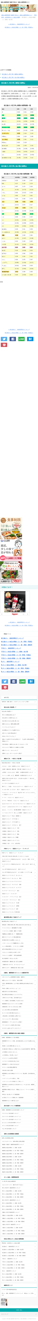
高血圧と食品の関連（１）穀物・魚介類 (11, 1166)
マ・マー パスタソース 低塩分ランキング (12, 797)
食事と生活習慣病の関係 (8, 1138)
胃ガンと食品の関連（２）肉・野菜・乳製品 (12, 1194)
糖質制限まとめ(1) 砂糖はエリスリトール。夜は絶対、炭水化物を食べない (18, 1074)
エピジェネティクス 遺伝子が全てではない (12, 1184)
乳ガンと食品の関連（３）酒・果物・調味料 (15, 671)
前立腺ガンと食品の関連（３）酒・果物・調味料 (16, 645)
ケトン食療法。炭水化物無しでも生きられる (12, 1000)
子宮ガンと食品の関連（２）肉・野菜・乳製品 (16, 655)
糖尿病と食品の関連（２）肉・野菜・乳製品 (12, 1150)
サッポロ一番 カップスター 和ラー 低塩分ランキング (16, 789)
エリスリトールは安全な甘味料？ (10, 1058)
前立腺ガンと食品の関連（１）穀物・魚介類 (12, 1249)
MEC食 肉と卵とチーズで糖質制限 (10, 1094)
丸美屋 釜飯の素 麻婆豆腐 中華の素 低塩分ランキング (16, 769)
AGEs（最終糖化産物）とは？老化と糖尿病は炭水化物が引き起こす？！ (18, 984)
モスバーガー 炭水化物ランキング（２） (12, 1119)
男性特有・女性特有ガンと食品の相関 (11, 1243)
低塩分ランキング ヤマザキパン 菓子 (11, 825)
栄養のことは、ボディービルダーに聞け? (12, 753)
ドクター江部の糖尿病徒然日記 (9, 1289)
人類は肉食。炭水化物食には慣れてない (11, 1016)
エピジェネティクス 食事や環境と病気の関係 (13, 1141)
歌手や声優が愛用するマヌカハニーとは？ (12, 949)
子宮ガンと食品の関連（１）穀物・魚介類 (14, 651)
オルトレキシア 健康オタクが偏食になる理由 (13, 747)
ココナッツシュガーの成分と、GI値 (10, 1078)
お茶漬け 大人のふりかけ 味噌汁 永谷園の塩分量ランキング (17, 772)
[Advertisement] (19, 50)
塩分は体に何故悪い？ (7, 711)
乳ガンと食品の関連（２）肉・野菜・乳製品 (15, 668)
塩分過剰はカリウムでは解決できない (11, 730)
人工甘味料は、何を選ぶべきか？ (10, 1055)
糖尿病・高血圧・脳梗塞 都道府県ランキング (13, 1144)
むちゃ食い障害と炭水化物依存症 (10, 1009)
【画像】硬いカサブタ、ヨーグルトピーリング (13, 964)
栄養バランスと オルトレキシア (10, 750)
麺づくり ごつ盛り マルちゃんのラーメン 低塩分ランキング (17, 786)
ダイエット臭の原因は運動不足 (9, 1067)
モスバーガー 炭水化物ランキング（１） (12, 1116)
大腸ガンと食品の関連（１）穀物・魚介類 (12, 1227)
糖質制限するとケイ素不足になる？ (10, 1100)
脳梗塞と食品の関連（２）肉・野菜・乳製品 (12, 1159)
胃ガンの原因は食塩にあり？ (9, 714)
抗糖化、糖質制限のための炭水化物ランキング (13, 1110)
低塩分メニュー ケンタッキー (9, 893)
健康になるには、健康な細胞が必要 (10, 724)
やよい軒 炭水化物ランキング (9, 1128)
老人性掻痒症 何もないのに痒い (10, 958)
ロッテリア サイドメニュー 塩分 (10, 890)
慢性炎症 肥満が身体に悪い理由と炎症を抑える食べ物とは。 (17, 924)
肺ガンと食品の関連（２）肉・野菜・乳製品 (12, 1206)
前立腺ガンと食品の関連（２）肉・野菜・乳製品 (16, 641)
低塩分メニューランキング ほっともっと (12, 875)
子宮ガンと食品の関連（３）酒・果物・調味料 (16, 658)
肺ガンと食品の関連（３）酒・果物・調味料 (12, 1209)
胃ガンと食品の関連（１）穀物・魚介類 (11, 1191)
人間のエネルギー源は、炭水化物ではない (12, 997)
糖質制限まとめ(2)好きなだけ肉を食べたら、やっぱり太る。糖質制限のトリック (18, 1085)
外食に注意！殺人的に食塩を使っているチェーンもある (15, 856)
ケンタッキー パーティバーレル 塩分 (11, 896)
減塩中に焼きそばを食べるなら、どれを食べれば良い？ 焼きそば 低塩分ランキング (18, 779)
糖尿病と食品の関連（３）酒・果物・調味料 (12, 1153)
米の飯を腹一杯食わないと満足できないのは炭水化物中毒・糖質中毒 (18, 1049)
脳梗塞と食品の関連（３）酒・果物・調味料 (12, 1163)
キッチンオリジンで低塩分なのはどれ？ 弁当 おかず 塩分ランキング (18, 865)
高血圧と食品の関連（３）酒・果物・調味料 (12, 1172)
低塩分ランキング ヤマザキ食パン (10, 819)
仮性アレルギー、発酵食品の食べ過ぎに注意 (12, 967)
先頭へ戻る (19, 1310)
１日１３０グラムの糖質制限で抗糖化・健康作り (13, 977)
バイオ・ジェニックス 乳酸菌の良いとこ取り (13, 943)
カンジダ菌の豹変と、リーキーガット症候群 (12, 946)
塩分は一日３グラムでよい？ (9, 736)
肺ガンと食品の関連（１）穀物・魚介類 (11, 1203)
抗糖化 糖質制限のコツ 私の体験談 (10, 1037)
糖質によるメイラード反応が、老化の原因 (12, 980)
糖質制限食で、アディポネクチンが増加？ (12, 1022)
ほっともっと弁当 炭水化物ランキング (11, 1122)
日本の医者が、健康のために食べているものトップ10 (15, 744)
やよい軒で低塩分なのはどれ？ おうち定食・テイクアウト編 (17, 872)
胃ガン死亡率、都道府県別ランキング (11, 1187)
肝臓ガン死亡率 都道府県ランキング (10, 1212)
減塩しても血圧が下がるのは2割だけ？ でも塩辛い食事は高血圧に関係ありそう (18, 740)
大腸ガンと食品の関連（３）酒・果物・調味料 (13, 1233)
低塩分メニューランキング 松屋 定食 (11, 912)
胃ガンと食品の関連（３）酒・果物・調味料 (12, 1197)
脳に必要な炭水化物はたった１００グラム (12, 994)
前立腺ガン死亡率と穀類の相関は (12, 74)
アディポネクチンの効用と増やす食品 (11, 1025)
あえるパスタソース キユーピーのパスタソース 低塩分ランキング (18, 803)
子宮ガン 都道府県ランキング (11, 648)
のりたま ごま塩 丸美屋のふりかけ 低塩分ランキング (16, 766)
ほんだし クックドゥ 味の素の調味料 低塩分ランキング (16, 809)
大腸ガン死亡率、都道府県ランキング (11, 1224)
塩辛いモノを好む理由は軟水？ (9, 733)
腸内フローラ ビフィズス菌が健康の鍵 (11, 937)
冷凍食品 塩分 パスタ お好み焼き (11, 843)
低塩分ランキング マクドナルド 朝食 (11, 884)
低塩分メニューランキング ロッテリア (11, 887)
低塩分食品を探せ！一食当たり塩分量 (11, 762)
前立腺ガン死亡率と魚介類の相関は (13, 77)
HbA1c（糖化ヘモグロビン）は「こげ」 (11, 988)
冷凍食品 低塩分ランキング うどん (10, 840)
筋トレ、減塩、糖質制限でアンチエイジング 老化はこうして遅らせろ (18, 1294)
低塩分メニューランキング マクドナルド (12, 881)
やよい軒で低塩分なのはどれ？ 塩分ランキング (14, 869)
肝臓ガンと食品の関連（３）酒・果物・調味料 (13, 1221)
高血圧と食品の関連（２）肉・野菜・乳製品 (12, 1169)
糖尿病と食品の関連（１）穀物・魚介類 (11, 1147)
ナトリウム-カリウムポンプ (8, 727)
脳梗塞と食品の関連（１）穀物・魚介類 (11, 1156)
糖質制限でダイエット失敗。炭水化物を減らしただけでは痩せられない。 (18, 1042)
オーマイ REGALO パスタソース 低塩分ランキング (15, 800)
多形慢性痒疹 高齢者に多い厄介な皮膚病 (12, 961)
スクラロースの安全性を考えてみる (10, 1061)
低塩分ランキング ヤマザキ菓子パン (11, 822)
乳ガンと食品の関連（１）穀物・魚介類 (14, 665)
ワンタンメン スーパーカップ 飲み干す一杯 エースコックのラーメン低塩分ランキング (18, 793)
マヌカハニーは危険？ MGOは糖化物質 (12, 955)
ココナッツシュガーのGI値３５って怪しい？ (12, 1081)
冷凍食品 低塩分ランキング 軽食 (10, 834)
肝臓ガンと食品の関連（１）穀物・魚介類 (12, 1215)
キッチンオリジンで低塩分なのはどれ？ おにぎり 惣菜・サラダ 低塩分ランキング (18, 860)
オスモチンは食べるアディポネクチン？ (11, 1028)
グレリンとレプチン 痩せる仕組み (10, 1019)
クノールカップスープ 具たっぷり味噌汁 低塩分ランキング (17, 812)
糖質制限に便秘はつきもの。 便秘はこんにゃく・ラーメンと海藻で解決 (18, 1090)
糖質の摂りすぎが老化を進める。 (10, 991)
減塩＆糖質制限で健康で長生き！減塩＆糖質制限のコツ (15, 2)
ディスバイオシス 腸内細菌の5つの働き (12, 928)
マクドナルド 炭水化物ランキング (10, 1113)
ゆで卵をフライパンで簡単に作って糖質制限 (12, 1097)
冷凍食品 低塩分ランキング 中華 (10, 828)
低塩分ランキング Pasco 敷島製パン (11, 816)
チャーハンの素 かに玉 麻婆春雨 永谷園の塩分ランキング (17, 775)
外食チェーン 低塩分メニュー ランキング (12, 852)
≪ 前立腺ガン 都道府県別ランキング (19, 24)
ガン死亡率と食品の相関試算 (9, 1181)
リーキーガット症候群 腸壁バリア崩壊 (11, 931)
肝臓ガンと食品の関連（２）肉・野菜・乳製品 (13, 1218)
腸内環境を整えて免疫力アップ (9, 921)
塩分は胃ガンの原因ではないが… (10, 718)
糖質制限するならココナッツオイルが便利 (12, 1003)
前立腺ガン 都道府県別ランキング (12, 638)
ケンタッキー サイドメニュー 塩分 (11, 899)
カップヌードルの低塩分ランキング (10, 783)
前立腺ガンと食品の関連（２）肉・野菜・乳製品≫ (19, 27)
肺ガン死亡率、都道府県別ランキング (11, 1200)
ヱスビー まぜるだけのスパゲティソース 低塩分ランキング (17, 806)
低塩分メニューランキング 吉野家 (10, 906)
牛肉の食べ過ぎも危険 (7, 1070)
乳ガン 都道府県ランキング (10, 661)
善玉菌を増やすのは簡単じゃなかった (11, 940)
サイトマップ (4, 1314)
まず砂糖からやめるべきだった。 (10, 1052)
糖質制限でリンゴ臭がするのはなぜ (10, 1064)
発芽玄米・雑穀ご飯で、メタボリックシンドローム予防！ (15, 701)
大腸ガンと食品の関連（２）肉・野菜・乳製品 (13, 1230)
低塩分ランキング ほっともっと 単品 (11, 878)
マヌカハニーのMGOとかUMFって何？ (11, 952)
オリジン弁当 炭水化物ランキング (10, 1125)
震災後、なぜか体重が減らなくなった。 (11, 1046)
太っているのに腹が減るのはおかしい (11, 1013)
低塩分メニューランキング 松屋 (10, 909)
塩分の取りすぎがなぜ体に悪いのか (10, 721)
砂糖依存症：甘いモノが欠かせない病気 (11, 1006)
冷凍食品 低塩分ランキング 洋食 (10, 831)
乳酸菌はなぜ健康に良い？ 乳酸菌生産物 (12, 934)
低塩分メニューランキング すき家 (10, 902)
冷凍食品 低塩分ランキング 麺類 (10, 837)
